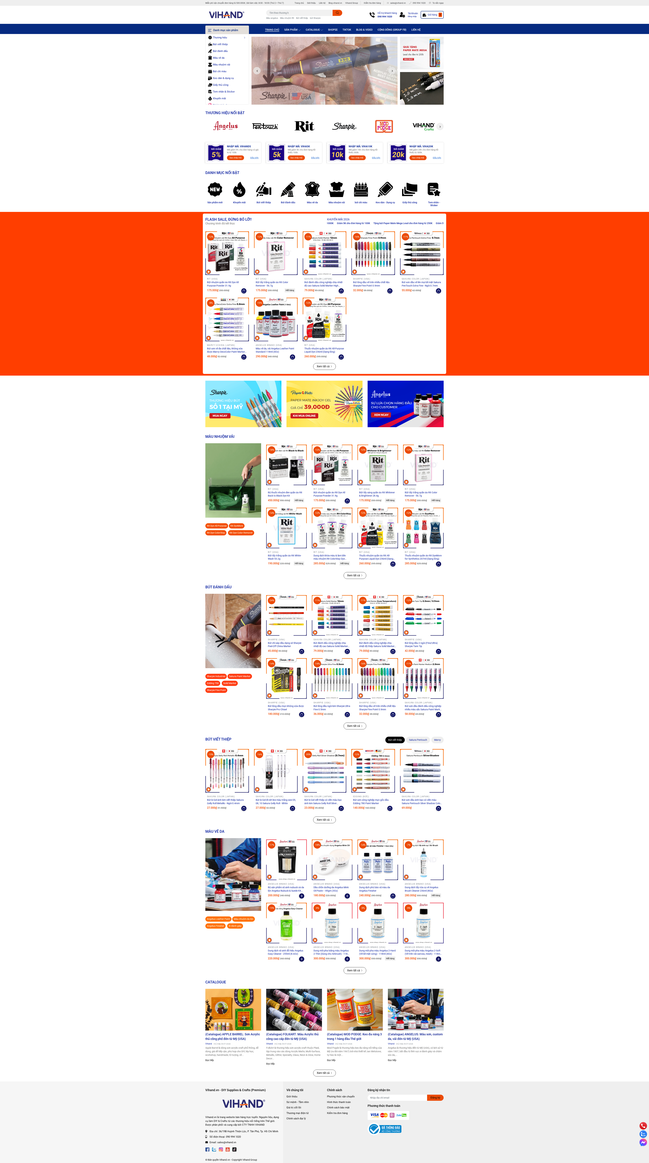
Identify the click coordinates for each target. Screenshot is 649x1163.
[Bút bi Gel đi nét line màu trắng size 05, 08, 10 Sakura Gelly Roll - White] (276, 771)
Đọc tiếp (209, 1060)
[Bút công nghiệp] (233, 631)
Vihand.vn (224, 1159)
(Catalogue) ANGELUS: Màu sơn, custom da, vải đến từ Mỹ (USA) (415, 1036)
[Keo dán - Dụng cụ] (385, 189)
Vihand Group (351, 3)
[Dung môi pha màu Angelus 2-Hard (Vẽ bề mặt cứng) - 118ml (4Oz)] (377, 923)
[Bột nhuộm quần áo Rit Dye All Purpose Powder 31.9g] (227, 253)
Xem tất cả (323, 366)
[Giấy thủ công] (409, 189)
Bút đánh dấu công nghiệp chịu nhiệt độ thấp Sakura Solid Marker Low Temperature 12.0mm (376, 646)
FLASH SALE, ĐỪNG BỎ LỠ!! (228, 219)
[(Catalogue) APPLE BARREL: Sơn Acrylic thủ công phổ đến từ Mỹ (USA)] (233, 1010)
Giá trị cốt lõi (293, 1107)
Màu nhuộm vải (337, 202)
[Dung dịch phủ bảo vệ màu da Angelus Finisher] (377, 859)
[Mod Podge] (384, 126)
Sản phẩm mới (215, 202)
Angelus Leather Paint (218, 919)
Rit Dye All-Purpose (217, 525)
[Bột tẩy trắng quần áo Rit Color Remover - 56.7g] (276, 253)
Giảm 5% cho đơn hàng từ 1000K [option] (381, 223)
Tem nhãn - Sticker (434, 204)
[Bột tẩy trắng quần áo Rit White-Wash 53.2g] (286, 528)
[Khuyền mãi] (422, 53)
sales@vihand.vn (226, 1142)
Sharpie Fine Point (216, 690)
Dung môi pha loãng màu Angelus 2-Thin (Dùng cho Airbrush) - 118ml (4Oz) (332, 954)
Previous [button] (257, 70)
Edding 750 (213, 683)
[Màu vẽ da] (312, 189)
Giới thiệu (311, 3)
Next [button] (392, 70)
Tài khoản (413, 13)
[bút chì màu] (361, 189)
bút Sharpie (315, 18)
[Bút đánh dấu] (288, 189)
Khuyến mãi (239, 202)
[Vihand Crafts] (424, 126)
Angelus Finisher (215, 926)
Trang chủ (299, 3)
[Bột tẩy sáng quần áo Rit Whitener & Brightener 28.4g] (377, 465)
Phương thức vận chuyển (341, 1096)
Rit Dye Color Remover (241, 532)
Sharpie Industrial (216, 676)
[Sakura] (265, 126)
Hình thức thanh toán (339, 1102)
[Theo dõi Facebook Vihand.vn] (207, 1149)
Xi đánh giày (235, 926)
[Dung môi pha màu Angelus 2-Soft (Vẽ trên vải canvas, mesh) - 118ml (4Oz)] (423, 923)
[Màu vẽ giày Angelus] (406, 404)
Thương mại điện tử (297, 1113)
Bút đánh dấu (288, 202)
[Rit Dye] (304, 126)
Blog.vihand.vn (335, 3)
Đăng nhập (412, 16)
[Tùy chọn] (243, 290)
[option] (324, 71)
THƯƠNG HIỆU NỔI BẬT (225, 113)
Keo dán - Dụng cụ (385, 202)
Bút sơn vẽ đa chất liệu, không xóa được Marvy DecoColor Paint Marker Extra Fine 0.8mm (226, 351)
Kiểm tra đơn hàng (372, 3)
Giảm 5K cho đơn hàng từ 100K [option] (418, 223)
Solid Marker (229, 683)
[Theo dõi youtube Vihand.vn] (228, 1149)
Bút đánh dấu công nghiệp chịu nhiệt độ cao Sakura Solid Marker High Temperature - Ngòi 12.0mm (323, 285)
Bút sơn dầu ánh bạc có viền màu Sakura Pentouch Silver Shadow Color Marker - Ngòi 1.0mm (421, 803)
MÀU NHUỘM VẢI (219, 436)
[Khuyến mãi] (239, 189)
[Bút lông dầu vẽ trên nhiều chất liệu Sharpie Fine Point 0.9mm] (373, 253)
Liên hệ (322, 3)
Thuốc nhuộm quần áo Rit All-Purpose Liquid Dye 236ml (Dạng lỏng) (376, 558)
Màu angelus (272, 18)
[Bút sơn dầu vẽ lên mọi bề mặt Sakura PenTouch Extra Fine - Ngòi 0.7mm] (422, 253)
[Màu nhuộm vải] (336, 189)
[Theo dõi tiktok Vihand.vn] (234, 1149)
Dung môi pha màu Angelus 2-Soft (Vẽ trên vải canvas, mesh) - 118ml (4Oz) (423, 954)
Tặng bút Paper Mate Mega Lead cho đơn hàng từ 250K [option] (331, 223)
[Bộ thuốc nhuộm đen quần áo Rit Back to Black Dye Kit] (286, 465)
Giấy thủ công (409, 202)
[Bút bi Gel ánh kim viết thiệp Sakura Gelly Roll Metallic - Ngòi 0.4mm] (227, 771)
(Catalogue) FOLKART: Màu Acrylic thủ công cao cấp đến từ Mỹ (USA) (292, 1036)
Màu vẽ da (312, 202)
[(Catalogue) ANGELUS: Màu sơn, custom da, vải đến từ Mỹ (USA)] (416, 1010)
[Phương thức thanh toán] (388, 1115)
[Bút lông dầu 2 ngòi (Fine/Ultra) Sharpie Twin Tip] (423, 615)
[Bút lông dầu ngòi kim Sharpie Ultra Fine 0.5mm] (332, 678)
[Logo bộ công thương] (384, 1128)
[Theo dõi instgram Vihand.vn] (221, 1149)
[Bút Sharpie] (243, 404)
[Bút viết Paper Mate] (324, 404)
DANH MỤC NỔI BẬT (222, 172)
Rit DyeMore (236, 525)
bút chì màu (361, 202)
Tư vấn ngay (438, 3)
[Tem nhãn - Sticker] (434, 189)
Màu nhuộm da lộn (243, 919)
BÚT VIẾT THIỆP (218, 739)
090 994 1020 (385, 16)
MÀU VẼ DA (214, 831)
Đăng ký (435, 1097)
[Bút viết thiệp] (263, 189)
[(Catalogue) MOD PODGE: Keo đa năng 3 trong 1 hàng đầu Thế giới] (355, 1010)
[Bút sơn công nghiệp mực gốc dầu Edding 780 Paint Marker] (373, 771)
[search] (337, 13)
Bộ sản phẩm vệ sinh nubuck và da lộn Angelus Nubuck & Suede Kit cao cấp (286, 890)
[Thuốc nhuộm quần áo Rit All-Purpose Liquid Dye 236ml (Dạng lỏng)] (324, 319)
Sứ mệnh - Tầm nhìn (297, 1102)
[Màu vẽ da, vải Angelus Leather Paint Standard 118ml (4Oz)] (276, 319)
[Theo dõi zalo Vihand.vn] (214, 1149)
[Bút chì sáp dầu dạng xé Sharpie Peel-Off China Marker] (286, 615)
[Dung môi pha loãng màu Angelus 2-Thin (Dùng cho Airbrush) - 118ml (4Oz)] (332, 923)
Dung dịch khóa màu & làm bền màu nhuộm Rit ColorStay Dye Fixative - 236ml (330, 558)
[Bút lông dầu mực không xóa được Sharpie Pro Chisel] (286, 678)
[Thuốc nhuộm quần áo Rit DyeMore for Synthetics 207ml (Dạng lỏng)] (423, 528)
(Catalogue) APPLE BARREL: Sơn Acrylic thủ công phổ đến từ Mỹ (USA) (232, 1036)
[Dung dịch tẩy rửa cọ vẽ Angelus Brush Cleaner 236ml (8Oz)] (423, 859)
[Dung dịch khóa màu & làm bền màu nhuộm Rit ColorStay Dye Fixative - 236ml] (332, 528)
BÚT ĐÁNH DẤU (218, 587)
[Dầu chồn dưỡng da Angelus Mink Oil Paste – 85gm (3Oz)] (332, 859)
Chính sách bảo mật (338, 1107)
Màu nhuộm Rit (287, 18)
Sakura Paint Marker (239, 676)
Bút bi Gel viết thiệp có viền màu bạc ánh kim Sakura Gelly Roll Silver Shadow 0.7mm (323, 803)
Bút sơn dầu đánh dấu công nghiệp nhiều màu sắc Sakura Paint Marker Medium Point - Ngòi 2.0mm (423, 709)
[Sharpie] (344, 126)
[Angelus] (225, 126)
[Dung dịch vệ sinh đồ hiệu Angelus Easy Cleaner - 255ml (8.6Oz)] (286, 923)
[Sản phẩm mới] (215, 189)
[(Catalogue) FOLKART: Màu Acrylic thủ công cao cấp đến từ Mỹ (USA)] (294, 1010)
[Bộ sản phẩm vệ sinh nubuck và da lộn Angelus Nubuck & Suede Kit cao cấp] (286, 859)
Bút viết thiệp (302, 18)
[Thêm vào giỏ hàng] (301, 896)
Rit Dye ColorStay (216, 532)
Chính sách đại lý (296, 1118)
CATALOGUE (215, 982)
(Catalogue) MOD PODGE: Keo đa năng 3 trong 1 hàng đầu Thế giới (354, 1036)
